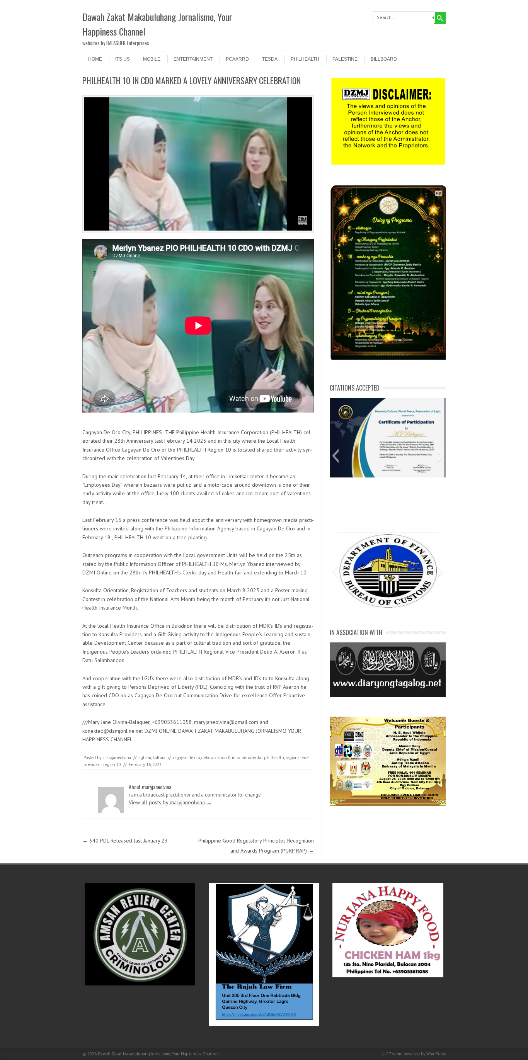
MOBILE (151, 59)
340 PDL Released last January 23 (125, 840)
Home (95, 59)
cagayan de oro (186, 757)
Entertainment (193, 59)
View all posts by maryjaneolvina (170, 802)
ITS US (122, 59)
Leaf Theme (391, 1054)
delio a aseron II (215, 757)
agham (145, 757)
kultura (159, 757)
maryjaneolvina (117, 757)
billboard (384, 59)
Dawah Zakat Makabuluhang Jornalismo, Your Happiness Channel (157, 24)
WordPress (436, 1054)
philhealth (274, 757)
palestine (345, 59)
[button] (335, 456)
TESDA (270, 59)
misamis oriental (247, 757)
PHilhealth (305, 59)
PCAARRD (237, 59)
